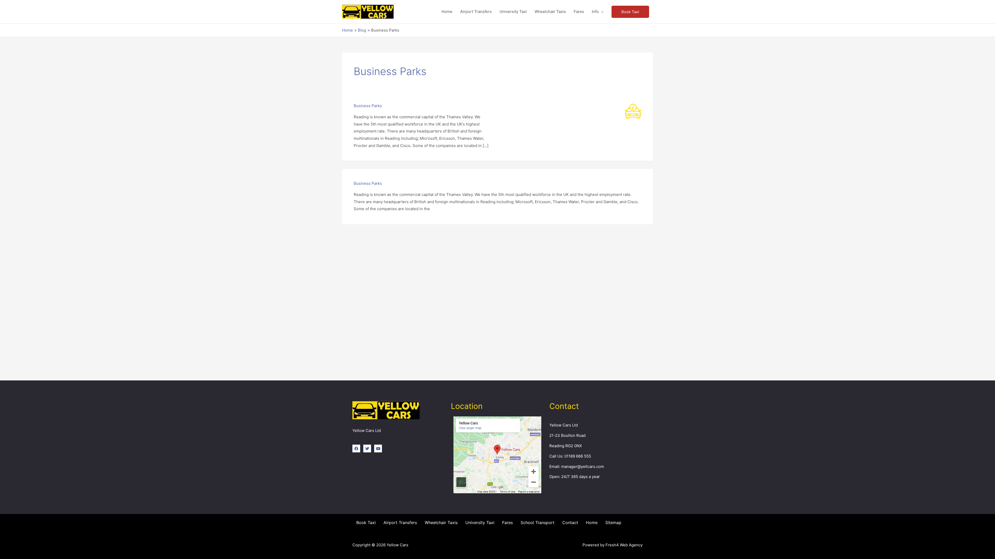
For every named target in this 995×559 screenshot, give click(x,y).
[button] (630, 12)
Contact (570, 522)
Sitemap (613, 522)
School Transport (538, 522)
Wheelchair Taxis (441, 522)
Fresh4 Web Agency (624, 544)
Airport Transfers (400, 522)
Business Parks (368, 105)
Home (592, 522)
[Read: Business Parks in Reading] (633, 110)
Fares (507, 522)
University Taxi (479, 522)
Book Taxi (366, 522)
